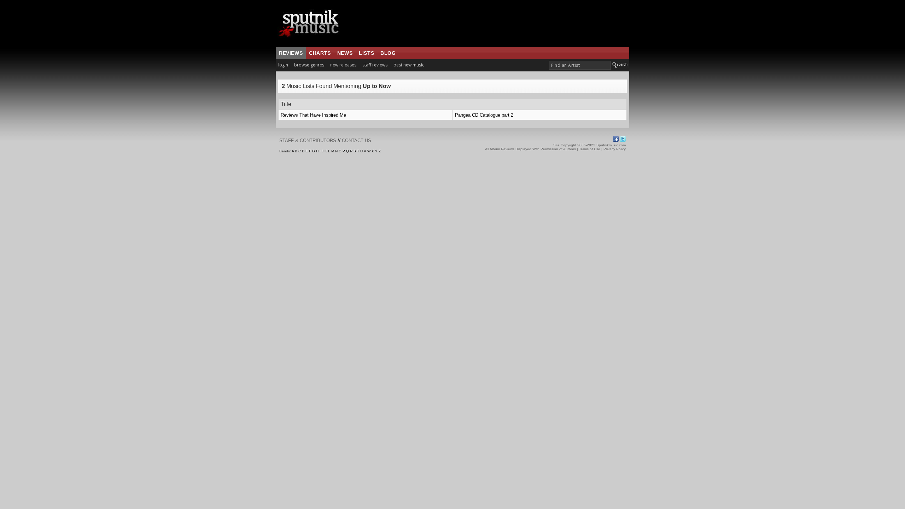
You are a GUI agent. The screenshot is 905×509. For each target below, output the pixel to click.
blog (388, 53)
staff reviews (374, 65)
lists (366, 53)
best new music (408, 65)
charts (320, 53)
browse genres (309, 65)
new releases (343, 65)
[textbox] (580, 65)
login (283, 65)
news (344, 53)
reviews (291, 53)
